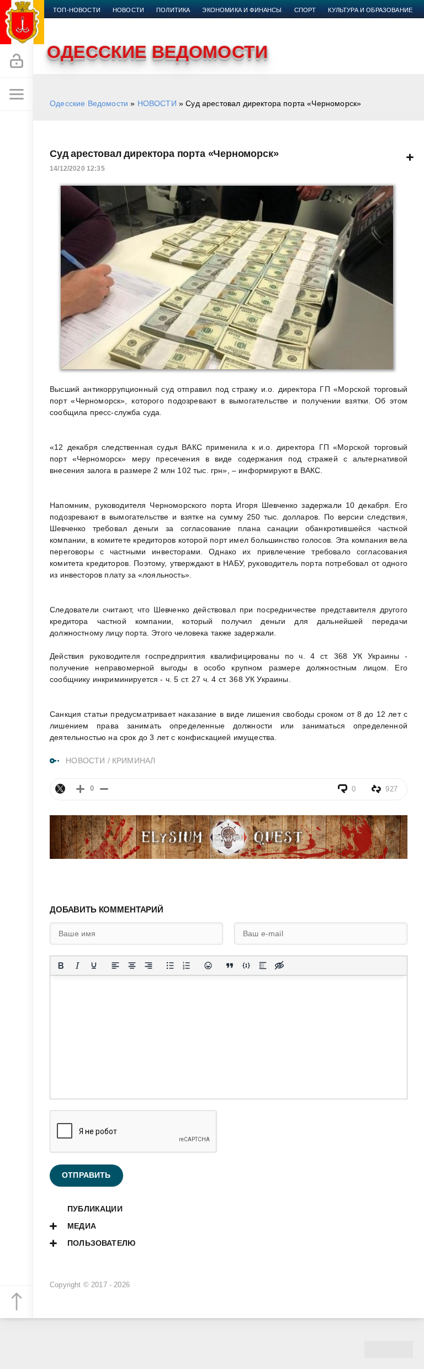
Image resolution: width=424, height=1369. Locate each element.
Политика (173, 10)
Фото (147, 23)
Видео (115, 23)
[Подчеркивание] (94, 965)
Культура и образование (370, 10)
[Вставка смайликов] (208, 965)
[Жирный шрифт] (60, 965)
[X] (60, 789)
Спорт (305, 10)
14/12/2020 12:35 (77, 168)
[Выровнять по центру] (132, 965)
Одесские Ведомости (89, 103)
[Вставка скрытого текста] (279, 965)
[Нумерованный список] (186, 965)
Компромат (73, 23)
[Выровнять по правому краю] (148, 965)
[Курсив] (77, 965)
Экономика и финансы (242, 10)
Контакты (186, 23)
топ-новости (76, 10)
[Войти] (16, 61)
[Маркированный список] (170, 965)
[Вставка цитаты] (229, 965)
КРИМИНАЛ (133, 760)
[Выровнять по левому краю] (115, 965)
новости (128, 10)
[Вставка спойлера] (263, 965)
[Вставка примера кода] (246, 965)
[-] (104, 789)
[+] (80, 789)
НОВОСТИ (157, 103)
